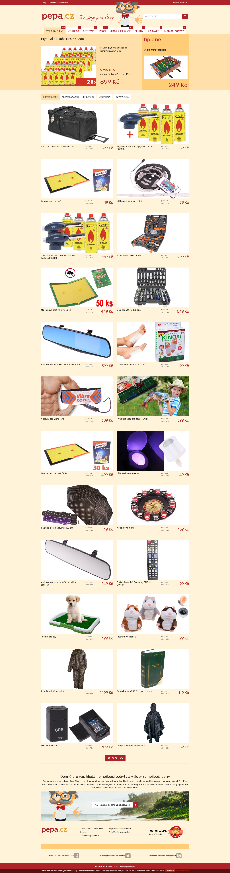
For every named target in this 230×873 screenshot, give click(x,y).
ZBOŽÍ (103, 29)
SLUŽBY (140, 29)
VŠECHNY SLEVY (55, 29)
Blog (44, 3)
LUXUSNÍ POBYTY (174, 29)
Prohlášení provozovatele (120, 832)
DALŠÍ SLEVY (115, 758)
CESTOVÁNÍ (89, 29)
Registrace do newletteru (120, 829)
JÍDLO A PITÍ (154, 29)
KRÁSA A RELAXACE (121, 29)
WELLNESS (74, 29)
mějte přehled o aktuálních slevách (112, 805)
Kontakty (84, 832)
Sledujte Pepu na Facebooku (61, 856)
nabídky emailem (180, 3)
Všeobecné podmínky (59, 3)
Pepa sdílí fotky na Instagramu (162, 856)
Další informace (182, 871)
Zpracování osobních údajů (91, 829)
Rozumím (170, 871)
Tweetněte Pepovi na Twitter (112, 856)
